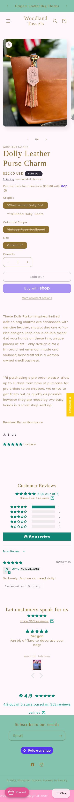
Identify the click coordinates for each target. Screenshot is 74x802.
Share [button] (12, 435)
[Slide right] (46, 139)
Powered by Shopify (55, 780)
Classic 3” (17, 246)
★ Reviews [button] (70, 404)
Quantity (9, 254)
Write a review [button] (37, 536)
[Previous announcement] (7, 5)
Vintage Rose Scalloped (28, 230)
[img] (12, 563)
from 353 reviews (34, 621)
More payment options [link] (37, 298)
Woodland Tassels (29, 780)
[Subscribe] (60, 736)
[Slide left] (27, 139)
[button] (8, 21)
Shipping (8, 179)
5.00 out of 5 (48, 494)
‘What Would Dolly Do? (27, 206)
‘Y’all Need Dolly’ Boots (27, 214)
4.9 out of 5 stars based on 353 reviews (37, 704)
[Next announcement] (66, 5)
